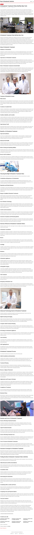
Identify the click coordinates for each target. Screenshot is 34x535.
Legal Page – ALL (21, 533)
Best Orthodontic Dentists (7, 1)
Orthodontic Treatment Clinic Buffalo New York (7, 513)
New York (2, 4)
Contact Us (12, 533)
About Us (16, 533)
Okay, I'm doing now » (3, 528)
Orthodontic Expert (3, 7)
